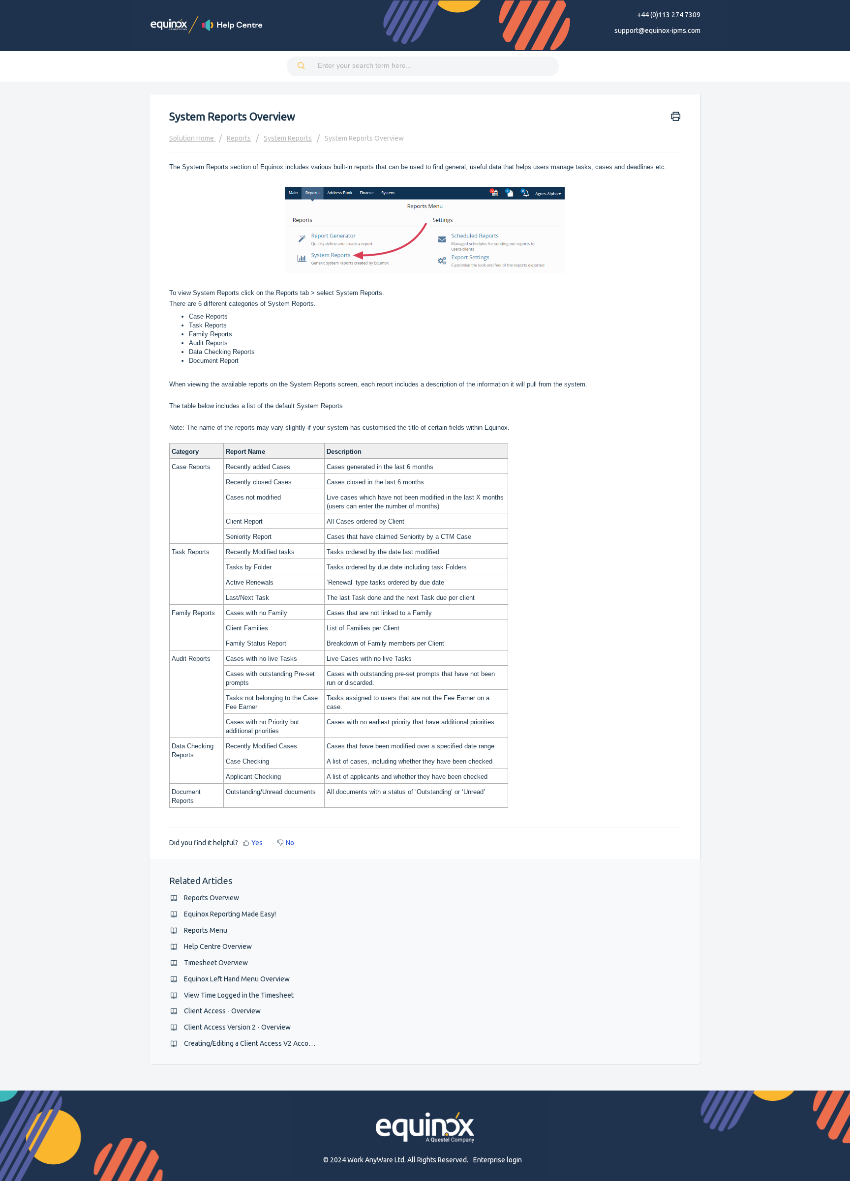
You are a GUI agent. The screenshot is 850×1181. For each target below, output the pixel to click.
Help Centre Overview (218, 946)
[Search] (302, 66)
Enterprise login (497, 1160)
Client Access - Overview (222, 1011)
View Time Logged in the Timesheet (239, 995)
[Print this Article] (675, 115)
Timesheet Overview (216, 963)
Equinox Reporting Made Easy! (230, 914)
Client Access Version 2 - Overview (237, 1027)
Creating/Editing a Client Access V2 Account (251, 1043)
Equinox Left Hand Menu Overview (237, 979)
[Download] (407, 474)
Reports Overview (211, 898)
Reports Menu (205, 930)
